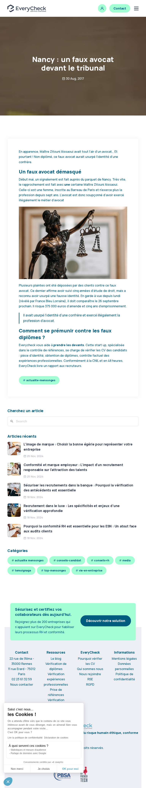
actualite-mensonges (40, 380)
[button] (8, 781)
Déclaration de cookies (56, 737)
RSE (90, 679)
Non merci (17, 768)
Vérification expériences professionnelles (56, 679)
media (126, 560)
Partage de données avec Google (28, 753)
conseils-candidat (69, 560)
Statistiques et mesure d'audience (28, 750)
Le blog (56, 658)
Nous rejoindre (90, 674)
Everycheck (27, 345)
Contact (119, 8)
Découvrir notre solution (105, 621)
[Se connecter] (102, 8)
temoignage (23, 570)
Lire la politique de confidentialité (25, 737)
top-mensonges (55, 570)
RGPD (90, 684)
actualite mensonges (29, 560)
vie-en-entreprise (90, 570)
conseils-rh (101, 560)
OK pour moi (70, 768)
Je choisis (44, 768)
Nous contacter (21, 684)
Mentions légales (124, 658)
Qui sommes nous (90, 669)
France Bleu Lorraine (50, 301)
